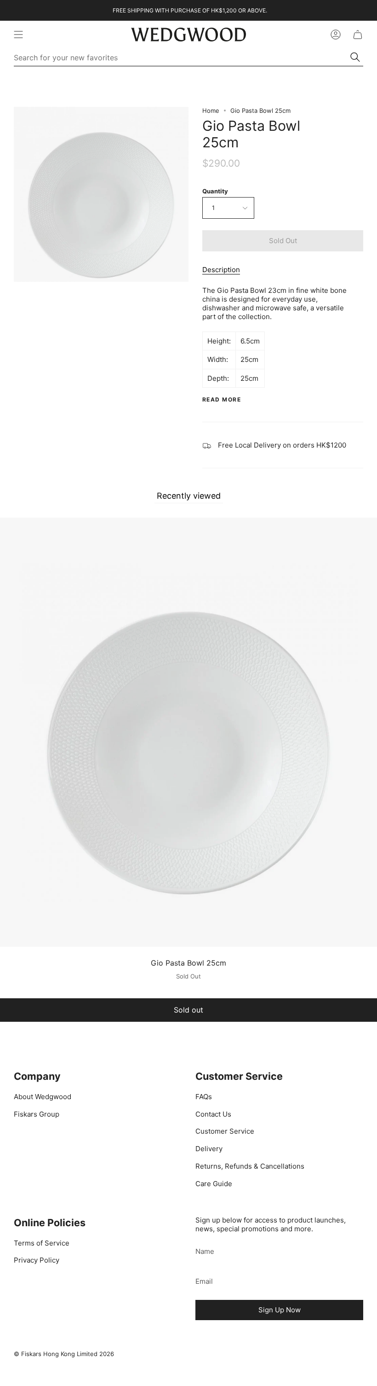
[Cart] (357, 34)
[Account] (335, 34)
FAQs (203, 1096)
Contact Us (213, 1114)
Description (221, 269)
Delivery (209, 1148)
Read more (221, 399)
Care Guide (213, 1183)
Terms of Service (41, 1243)
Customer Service (224, 1131)
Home (210, 110)
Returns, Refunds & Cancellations (249, 1166)
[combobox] (182, 57)
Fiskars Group (36, 1114)
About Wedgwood (42, 1096)
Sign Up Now (279, 1309)
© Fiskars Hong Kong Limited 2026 (64, 1353)
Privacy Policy (36, 1260)
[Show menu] (18, 34)
